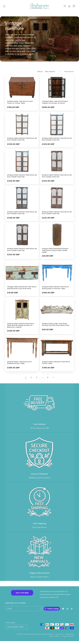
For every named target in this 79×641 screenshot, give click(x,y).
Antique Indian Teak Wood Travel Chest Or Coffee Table (20, 102)
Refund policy (69, 634)
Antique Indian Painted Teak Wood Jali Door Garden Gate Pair (22, 139)
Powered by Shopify (47, 634)
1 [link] (25, 377)
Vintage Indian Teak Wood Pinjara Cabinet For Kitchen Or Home (55, 102)
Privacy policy (59, 634)
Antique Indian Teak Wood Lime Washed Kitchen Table (19, 362)
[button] (4, 6)
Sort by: (40, 71)
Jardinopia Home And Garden (31, 634)
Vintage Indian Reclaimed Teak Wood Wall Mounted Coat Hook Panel (21, 287)
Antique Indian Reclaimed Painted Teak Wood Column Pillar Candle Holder (55, 250)
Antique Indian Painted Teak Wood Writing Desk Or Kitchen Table (55, 287)
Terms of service (54, 636)
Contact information (68, 636)
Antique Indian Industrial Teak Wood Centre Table (56, 362)
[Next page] (53, 377)
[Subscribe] (40, 608)
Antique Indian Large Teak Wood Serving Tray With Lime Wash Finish (55, 324)
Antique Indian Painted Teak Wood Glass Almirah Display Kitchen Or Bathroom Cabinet (20, 325)
